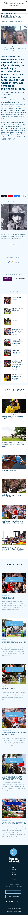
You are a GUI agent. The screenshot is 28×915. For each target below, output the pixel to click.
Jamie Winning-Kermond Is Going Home (17, 309)
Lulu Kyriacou (6, 48)
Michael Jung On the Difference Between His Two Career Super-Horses (13, 445)
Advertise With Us (13, 892)
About (14, 879)
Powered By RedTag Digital (14, 911)
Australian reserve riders (14, 106)
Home (3, 20)
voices (14, 869)
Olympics (11, 20)
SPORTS (14, 867)
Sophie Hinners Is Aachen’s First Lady (16, 351)
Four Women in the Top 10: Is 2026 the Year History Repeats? (17, 331)
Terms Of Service (14, 884)
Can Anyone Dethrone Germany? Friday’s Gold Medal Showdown (17, 341)
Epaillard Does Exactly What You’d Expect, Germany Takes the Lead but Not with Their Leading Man (17, 364)
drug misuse (15, 104)
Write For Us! (14, 882)
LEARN (14, 872)
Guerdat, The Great (16, 298)
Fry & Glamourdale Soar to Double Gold (11, 496)
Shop (14, 874)
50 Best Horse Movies (9, 471)
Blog (7, 20)
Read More (14, 244)
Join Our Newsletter (14, 896)
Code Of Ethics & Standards (14, 886)
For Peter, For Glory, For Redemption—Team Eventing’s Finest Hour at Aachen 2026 (13, 549)
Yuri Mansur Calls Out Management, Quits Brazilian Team (17, 376)
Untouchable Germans (17, 319)
